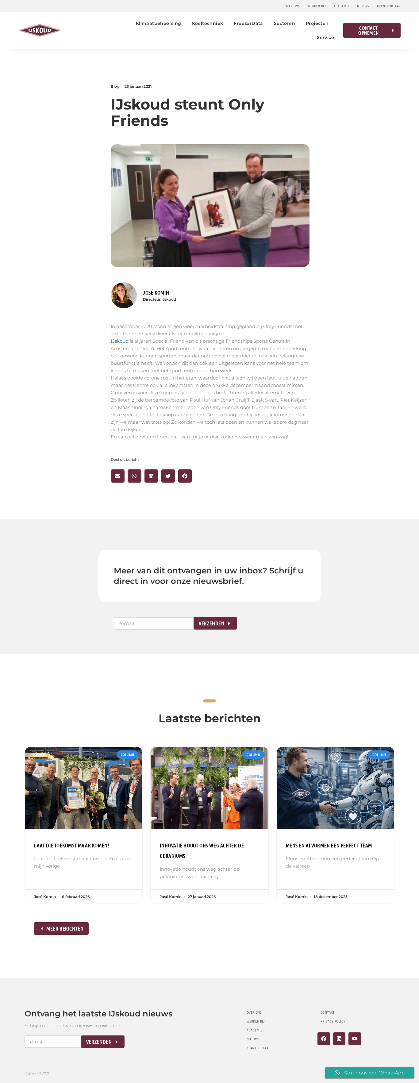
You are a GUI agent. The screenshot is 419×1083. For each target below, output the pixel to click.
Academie (341, 5)
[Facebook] (323, 1038)
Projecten (317, 23)
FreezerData (248, 23)
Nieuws (363, 5)
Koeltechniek (207, 23)
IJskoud (120, 341)
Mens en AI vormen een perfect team (329, 845)
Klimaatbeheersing (158, 23)
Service (325, 37)
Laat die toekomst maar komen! (71, 845)
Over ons (292, 5)
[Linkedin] (339, 1038)
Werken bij (316, 5)
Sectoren (284, 23)
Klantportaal (389, 5)
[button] (118, 476)
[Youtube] (354, 1038)
